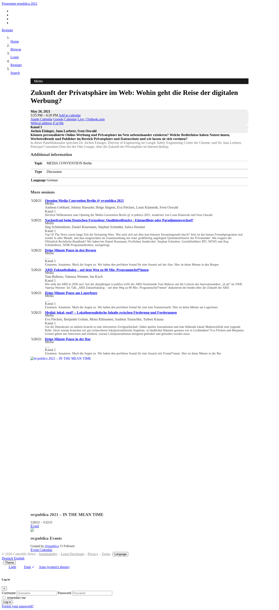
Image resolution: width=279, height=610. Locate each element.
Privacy (93, 554)
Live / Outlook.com (91, 119)
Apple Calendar (41, 119)
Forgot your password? (18, 606)
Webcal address (41, 123)
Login (14, 57)
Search (15, 73)
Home (14, 41)
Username (9, 593)
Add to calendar (70, 115)
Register (7, 30)
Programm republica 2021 (19, 3)
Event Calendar (41, 550)
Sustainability (48, 554)
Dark (27, 567)
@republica (52, 546)
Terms (106, 554)
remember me (16, 598)
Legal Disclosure (72, 554)
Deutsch (7, 558)
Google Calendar (65, 119)
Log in (7, 602)
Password (64, 593)
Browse (15, 49)
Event (35, 526)
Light (12, 567)
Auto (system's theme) (50, 567)
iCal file (58, 123)
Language (120, 554)
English (19, 558)
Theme (9, 562)
